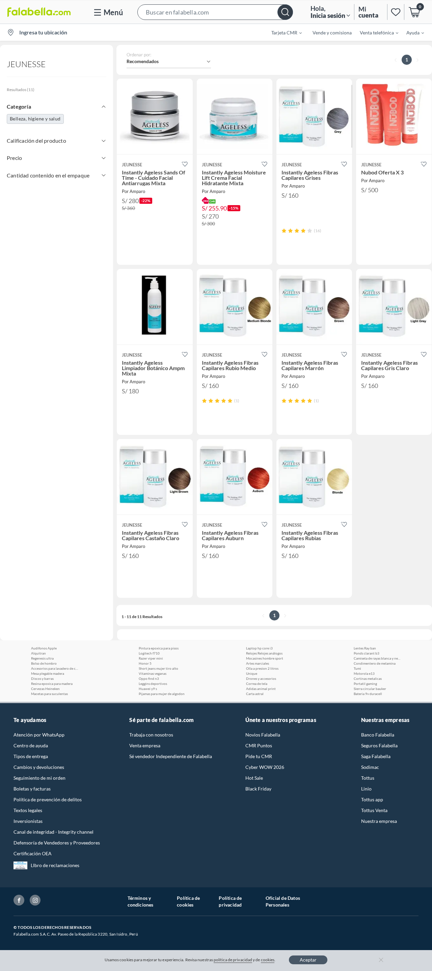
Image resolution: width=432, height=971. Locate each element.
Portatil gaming (365, 684)
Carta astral (255, 694)
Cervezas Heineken (45, 689)
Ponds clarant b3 (366, 653)
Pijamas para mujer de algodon (162, 694)
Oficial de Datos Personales (283, 901)
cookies (268, 959)
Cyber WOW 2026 (264, 767)
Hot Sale (254, 778)
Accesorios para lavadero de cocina (54, 668)
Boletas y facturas (32, 789)
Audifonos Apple (44, 648)
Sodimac (370, 767)
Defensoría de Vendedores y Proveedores (57, 842)
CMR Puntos (258, 745)
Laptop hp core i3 (259, 648)
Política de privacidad (230, 901)
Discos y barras (42, 678)
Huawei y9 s (148, 689)
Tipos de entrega (31, 756)
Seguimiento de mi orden (39, 778)
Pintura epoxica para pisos (159, 648)
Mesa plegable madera (47, 673)
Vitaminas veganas (152, 673)
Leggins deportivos (153, 684)
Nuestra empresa (379, 821)
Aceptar (308, 960)
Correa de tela (256, 684)
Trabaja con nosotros (151, 735)
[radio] (284, 230)
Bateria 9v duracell (368, 694)
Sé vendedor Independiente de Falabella (170, 756)
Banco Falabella (377, 735)
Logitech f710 (149, 653)
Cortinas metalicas (368, 678)
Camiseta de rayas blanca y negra (377, 658)
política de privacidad (233, 959)
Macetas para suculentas (49, 694)
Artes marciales (257, 663)
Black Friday (258, 789)
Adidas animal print (261, 689)
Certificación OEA (33, 853)
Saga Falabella (375, 756)
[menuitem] (282, 32)
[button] (215, 12)
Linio (366, 789)
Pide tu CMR (258, 756)
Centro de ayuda (31, 745)
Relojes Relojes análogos (264, 653)
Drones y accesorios (261, 678)
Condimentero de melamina (375, 663)
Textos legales (28, 810)
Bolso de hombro (44, 663)
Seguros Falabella (379, 745)
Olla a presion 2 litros (262, 668)
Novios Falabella (262, 735)
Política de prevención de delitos (48, 799)
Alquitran (38, 653)
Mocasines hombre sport (264, 658)
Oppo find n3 (149, 678)
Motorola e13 (364, 673)
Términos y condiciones (141, 901)
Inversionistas (28, 821)
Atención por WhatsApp (39, 735)
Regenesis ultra (42, 658)
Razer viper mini (151, 658)
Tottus (367, 778)
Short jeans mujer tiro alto (158, 668)
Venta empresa (144, 745)
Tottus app (372, 799)
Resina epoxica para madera (52, 684)
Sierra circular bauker (370, 689)
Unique (251, 673)
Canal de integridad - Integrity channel (53, 832)
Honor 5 (145, 663)
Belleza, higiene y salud (35, 118)
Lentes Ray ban (365, 648)
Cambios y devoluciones (39, 767)
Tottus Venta (374, 810)
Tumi (357, 668)
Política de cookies (188, 901)
